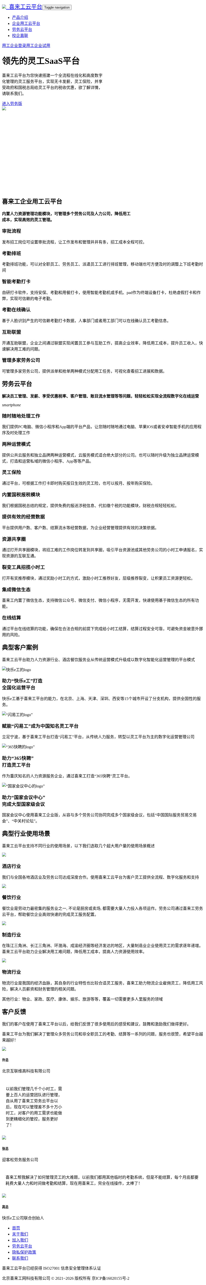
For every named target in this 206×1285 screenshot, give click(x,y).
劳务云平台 (22, 29)
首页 (16, 1228)
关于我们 (20, 1234)
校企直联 (20, 35)
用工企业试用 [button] (38, 45)
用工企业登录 (14, 45)
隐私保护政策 (24, 1252)
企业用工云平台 (26, 23)
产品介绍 (20, 17)
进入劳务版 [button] (12, 104)
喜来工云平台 (24, 7)
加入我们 (20, 1240)
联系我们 (20, 1258)
